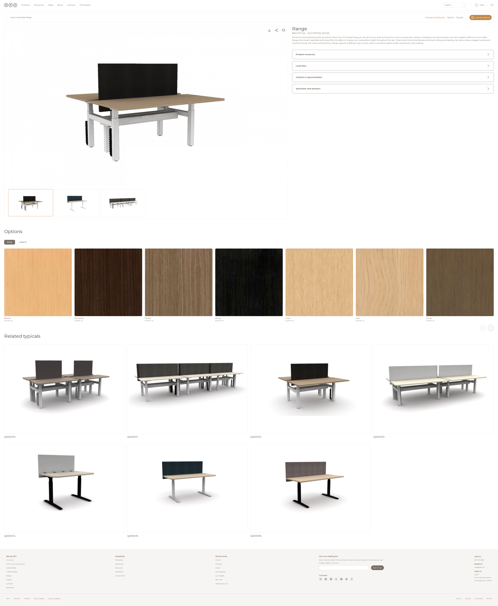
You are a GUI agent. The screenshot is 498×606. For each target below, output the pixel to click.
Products (25, 5)
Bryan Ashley (39, 599)
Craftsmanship (12, 572)
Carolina (17, 599)
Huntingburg (220, 572)
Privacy (468, 599)
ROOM (27, 599)
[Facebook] (325, 579)
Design (8, 576)
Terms (458, 599)
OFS (7, 599)
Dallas (217, 568)
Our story (9, 560)
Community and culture (15, 564)
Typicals (459, 17)
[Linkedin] (331, 579)
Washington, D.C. (222, 584)
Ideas (50, 5)
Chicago (218, 564)
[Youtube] (346, 579)
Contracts (478, 599)
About (60, 5)
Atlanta (218, 560)
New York (218, 580)
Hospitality (119, 572)
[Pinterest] (341, 579)
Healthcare (119, 564)
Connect (71, 5)
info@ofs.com (479, 567)
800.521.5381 (479, 560)
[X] (336, 579)
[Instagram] (320, 579)
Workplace (119, 560)
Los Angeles (219, 576)
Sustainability (11, 568)
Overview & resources (435, 17)
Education (119, 568)
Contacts (9, 584)
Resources (39, 5)
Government (120, 576)
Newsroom (10, 587)
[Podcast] (351, 579)
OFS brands (85, 5)
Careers (9, 580)
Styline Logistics (54, 599)
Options (450, 17)
